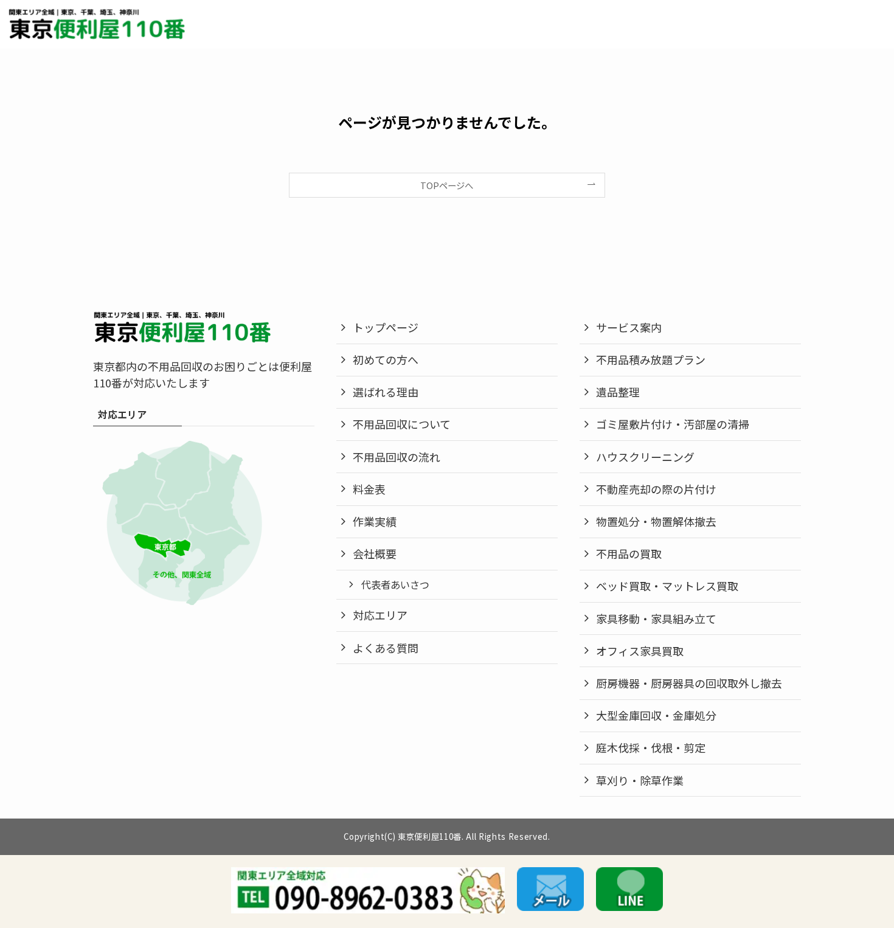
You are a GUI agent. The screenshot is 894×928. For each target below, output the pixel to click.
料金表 (369, 489)
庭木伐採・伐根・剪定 (650, 747)
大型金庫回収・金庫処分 (656, 715)
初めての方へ (385, 359)
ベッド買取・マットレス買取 (667, 586)
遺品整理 (618, 392)
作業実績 (375, 521)
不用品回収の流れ (396, 457)
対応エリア (380, 615)
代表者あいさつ (395, 584)
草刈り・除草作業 (640, 780)
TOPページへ (446, 185)
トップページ (385, 327)
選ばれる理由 (385, 392)
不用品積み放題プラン (650, 359)
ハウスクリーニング (645, 457)
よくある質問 (385, 648)
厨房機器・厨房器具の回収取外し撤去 (689, 683)
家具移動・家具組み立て (656, 618)
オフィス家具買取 (640, 651)
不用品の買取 (629, 553)
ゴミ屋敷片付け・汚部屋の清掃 (672, 424)
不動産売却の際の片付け (656, 489)
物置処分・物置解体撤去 (656, 521)
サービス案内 (629, 327)
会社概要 (375, 553)
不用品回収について (402, 424)
